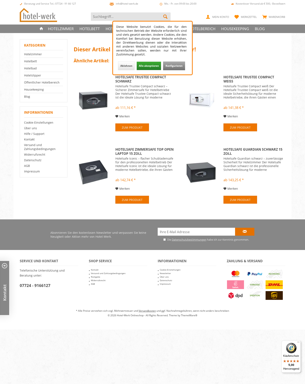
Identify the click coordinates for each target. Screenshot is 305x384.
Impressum (32, 171)
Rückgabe (95, 276)
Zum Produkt (132, 127)
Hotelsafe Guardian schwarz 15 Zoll (252, 151)
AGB (27, 166)
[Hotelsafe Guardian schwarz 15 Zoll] (201, 171)
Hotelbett (30, 61)
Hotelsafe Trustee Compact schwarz (140, 79)
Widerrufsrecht (34, 154)
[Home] (41, 29)
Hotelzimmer (33, 54)
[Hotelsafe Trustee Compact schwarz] (93, 99)
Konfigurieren (174, 66)
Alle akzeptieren (149, 66)
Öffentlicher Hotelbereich (42, 82)
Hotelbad (30, 68)
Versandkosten (147, 311)
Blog (27, 96)
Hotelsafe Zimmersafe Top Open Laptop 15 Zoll (144, 151)
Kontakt (29, 139)
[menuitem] (272, 16)
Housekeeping (34, 89)
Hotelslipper (32, 75)
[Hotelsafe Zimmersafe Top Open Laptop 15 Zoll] (93, 171)
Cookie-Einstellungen (38, 122)
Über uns (30, 128)
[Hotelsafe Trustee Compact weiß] (201, 99)
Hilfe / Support (34, 134)
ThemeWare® (189, 315)
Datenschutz (32, 160)
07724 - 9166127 (35, 285)
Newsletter (165, 273)
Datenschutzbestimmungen (189, 239)
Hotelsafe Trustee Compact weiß (248, 79)
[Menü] (298, 343)
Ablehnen (126, 66)
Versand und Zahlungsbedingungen (40, 147)
